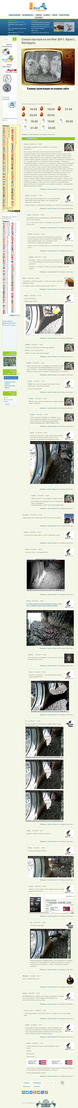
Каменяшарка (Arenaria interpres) (40, 24)
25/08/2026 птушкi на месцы (15, 24)
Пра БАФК (38, 17)
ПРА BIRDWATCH (27, 15)
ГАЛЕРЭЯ (39, 15)
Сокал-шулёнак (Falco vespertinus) (40, 22)
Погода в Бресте (7, 321)
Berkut (25, 278)
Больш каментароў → (14, 35)
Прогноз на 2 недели (8, 325)
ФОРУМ (55, 15)
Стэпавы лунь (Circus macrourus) (40, 26)
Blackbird (25, 976)
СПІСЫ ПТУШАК (64, 15)
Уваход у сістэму (12, 378)
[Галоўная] (39, 7)
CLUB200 (46, 15)
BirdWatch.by (31, 1103)
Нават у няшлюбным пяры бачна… (17, 28)
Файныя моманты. (13, 32)
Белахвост (26, 515)
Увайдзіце (25, 134)
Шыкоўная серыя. (13, 22)
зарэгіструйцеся (34, 134)
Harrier (27, 195)
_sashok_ (31, 655)
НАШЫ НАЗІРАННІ (14, 15)
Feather (26, 144)
